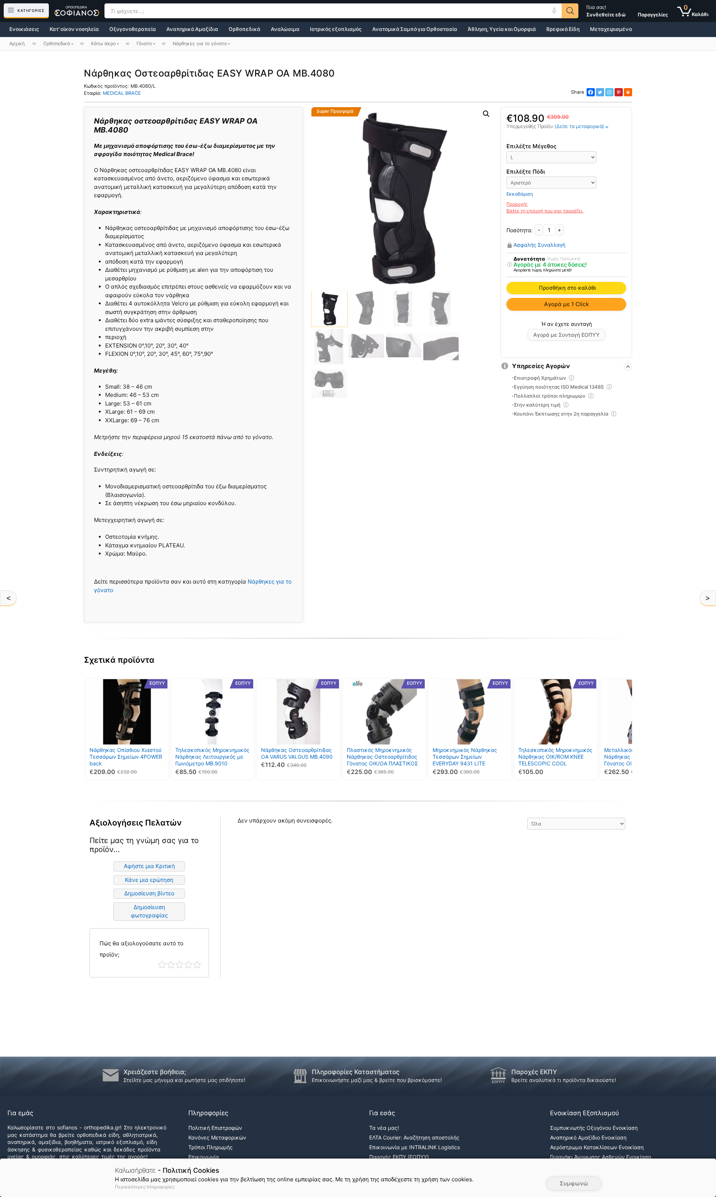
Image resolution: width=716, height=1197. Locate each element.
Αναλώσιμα (285, 29)
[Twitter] (600, 92)
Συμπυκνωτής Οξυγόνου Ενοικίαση (594, 1128)
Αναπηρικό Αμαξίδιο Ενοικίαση (588, 1137)
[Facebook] (591, 92)
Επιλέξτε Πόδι (525, 171)
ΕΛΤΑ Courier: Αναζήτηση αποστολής (414, 1137)
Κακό (171, 964)
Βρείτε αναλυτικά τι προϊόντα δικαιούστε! (563, 1080)
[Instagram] (609, 92)
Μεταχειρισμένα (611, 29)
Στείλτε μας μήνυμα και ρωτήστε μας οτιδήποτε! (184, 1080)
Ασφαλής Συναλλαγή (539, 245)
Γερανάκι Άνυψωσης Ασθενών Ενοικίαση (600, 1157)
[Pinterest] (619, 92)
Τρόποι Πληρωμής (210, 1147)
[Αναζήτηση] (570, 10)
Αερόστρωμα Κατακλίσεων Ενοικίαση (597, 1147)
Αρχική (17, 43)
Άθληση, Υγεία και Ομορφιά (502, 29)
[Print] (628, 92)
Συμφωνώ (574, 1183)
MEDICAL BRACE (122, 93)
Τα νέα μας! (384, 1128)
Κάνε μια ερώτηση (149, 879)
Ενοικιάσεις (24, 29)
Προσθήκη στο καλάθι (567, 288)
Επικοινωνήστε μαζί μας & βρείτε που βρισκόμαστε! (377, 1080)
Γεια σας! (606, 11)
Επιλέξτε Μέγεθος (531, 146)
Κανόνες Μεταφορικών (217, 1137)
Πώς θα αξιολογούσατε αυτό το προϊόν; (141, 949)
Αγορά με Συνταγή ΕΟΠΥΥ (566, 335)
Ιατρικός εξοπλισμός (336, 29)
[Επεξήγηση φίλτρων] (509, 264)
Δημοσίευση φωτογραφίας (149, 911)
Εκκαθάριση (519, 194)
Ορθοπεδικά (244, 29)
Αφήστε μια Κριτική (149, 866)
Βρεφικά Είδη (563, 29)
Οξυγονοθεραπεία (132, 29)
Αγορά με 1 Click (566, 304)
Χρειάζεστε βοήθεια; (154, 1072)
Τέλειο (197, 964)
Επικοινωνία (203, 1157)
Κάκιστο (162, 964)
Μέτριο (179, 964)
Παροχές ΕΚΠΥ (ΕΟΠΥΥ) (399, 1157)
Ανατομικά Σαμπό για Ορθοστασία (414, 29)
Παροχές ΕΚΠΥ (534, 1072)
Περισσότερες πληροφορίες (145, 1187)
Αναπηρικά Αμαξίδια (192, 29)
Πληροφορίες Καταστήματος (355, 1072)
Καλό (188, 964)
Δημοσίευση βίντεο (149, 893)
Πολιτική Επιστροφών (215, 1128)
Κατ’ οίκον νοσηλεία (74, 29)
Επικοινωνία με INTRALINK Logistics (414, 1147)
